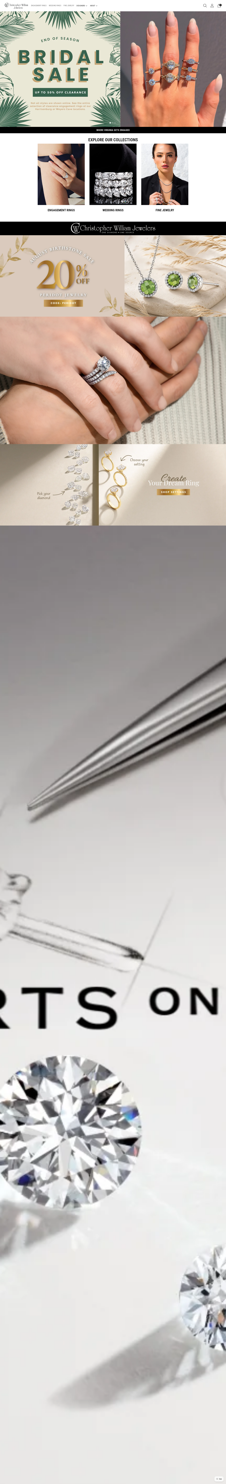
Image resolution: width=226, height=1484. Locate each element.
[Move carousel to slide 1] (110, 123)
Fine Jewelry (165, 210)
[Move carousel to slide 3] (115, 123)
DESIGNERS (81, 6)
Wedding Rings (113, 210)
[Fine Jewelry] (164, 174)
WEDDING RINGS (55, 5)
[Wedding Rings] (113, 174)
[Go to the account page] (212, 5)
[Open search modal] (205, 5)
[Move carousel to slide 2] (112, 123)
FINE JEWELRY (69, 5)
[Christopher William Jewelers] (16, 5)
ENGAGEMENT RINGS (38, 5)
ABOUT (92, 6)
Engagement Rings (61, 210)
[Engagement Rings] (61, 174)
